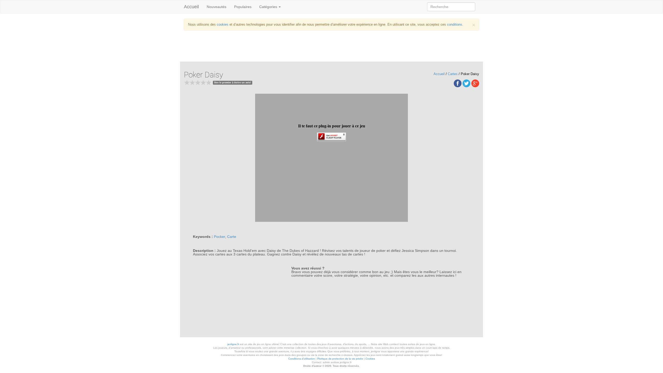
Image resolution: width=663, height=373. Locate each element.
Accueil (191, 6)
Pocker (219, 237)
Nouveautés (216, 7)
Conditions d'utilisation (301, 358)
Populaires (242, 7)
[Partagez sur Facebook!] (458, 83)
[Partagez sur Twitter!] (466, 83)
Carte (231, 237)
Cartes (453, 74)
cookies (222, 24)
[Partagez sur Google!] (475, 83)
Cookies (370, 358)
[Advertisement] (331, 47)
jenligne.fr (233, 344)
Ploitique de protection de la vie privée (340, 358)
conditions (454, 24)
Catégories (268, 7)
